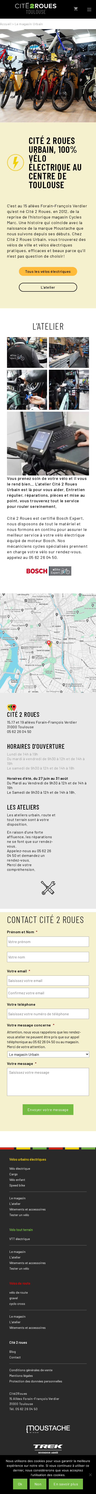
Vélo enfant (17, 1180)
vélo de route (18, 1292)
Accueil (5, 24)
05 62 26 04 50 (19, 731)
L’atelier (48, 287)
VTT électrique (19, 1239)
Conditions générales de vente (30, 1370)
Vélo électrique (19, 1168)
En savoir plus (66, 1484)
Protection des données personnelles (35, 1381)
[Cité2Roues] (35, 8)
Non (37, 1484)
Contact (15, 1357)
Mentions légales (21, 1376)
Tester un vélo (19, 1215)
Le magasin (17, 1198)
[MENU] (89, 9)
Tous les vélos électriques (48, 271)
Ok (20, 1484)
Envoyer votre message (48, 1109)
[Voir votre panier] (75, 9)
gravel (13, 1298)
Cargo (13, 1174)
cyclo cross (17, 1304)
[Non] (90, 1474)
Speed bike (17, 1185)
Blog (12, 1352)
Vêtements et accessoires (27, 1209)
